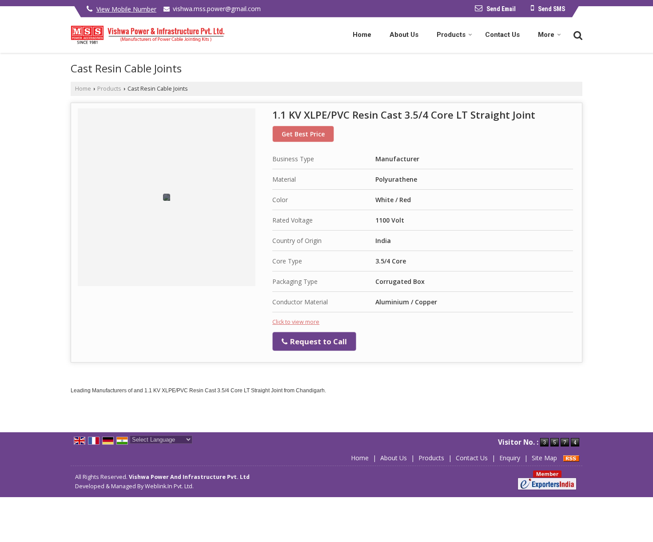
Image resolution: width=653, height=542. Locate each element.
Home (362, 35)
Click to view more (295, 322)
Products (451, 35)
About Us (404, 35)
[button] (126, 9)
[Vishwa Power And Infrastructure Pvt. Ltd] (147, 34)
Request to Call (317, 341)
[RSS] (571, 458)
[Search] (576, 34)
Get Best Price (303, 134)
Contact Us (502, 35)
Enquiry (509, 458)
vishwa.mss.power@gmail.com (217, 8)
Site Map (544, 458)
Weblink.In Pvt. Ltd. (169, 486)
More (546, 35)
